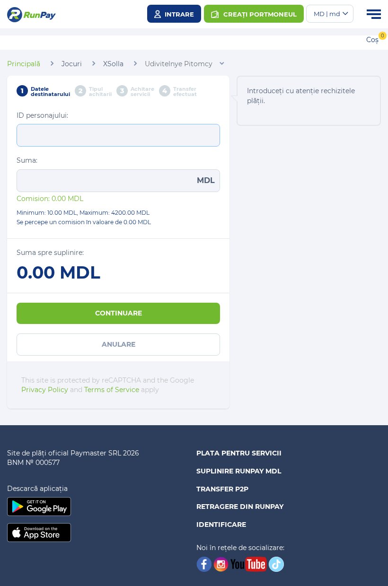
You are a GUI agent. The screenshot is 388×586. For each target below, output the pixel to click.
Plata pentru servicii (239, 453)
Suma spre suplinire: (50, 252)
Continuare (118, 313)
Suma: (27, 160)
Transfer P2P (222, 489)
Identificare (221, 524)
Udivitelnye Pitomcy (178, 64)
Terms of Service (111, 389)
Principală (23, 64)
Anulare (118, 344)
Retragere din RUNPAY (239, 506)
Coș (372, 39)
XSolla (113, 64)
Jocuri (72, 64)
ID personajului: (42, 115)
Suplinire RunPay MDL (238, 471)
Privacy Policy (44, 389)
